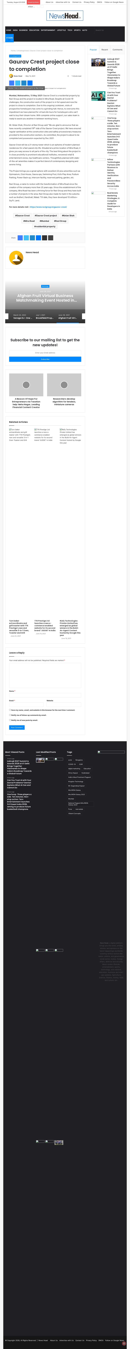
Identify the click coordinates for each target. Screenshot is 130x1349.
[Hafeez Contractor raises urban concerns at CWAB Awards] (59, 1142)
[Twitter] (17, 83)
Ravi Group (60, 221)
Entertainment (48, 30)
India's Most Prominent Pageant (79, 777)
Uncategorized (23, 51)
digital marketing (74, 769)
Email (12, 701)
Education (34, 30)
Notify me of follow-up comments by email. (28, 715)
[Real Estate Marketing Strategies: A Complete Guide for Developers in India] (98, 196)
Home (8, 30)
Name (12, 691)
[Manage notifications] (124, 1343)
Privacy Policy (89, 2)
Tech (70, 30)
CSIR (81, 764)
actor (70, 760)
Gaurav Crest (23, 215)
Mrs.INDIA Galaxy (74, 790)
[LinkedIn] (23, 83)
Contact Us (76, 2)
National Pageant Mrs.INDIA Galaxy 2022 (78, 804)
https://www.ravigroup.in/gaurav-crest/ (48, 207)
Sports (77, 30)
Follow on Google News (114, 2)
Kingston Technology (75, 781)
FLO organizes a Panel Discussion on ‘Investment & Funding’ (45, 298)
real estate (79, 809)
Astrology (45, 286)
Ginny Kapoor (73, 773)
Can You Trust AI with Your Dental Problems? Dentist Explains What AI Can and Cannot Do (113, 101)
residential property (45, 226)
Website (50, 701)
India (15, 30)
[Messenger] (29, 83)
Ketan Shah (68, 215)
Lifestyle (61, 30)
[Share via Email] (44, 237)
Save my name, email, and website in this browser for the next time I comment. (43, 710)
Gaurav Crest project (46, 215)
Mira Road (30, 221)
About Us (49, 2)
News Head (18, 76)
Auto (84, 30)
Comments (117, 49)
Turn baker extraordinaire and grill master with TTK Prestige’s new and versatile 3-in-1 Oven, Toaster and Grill (19, 627)
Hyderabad (85, 773)
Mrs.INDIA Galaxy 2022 (76, 794)
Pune (70, 809)
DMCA (99, 2)
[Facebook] (11, 83)
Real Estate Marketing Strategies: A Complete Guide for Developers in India (113, 201)
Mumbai (45, 221)
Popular (93, 49)
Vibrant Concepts (74, 813)
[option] (46, 298)
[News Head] (65, 15)
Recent (105, 49)
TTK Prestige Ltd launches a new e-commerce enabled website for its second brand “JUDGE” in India (45, 626)
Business (23, 30)
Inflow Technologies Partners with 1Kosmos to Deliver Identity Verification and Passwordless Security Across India (113, 172)
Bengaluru (79, 760)
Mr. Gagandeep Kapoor (76, 786)
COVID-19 (72, 764)
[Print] (50, 237)
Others (9, 38)
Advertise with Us (63, 2)
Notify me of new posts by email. (24, 720)
